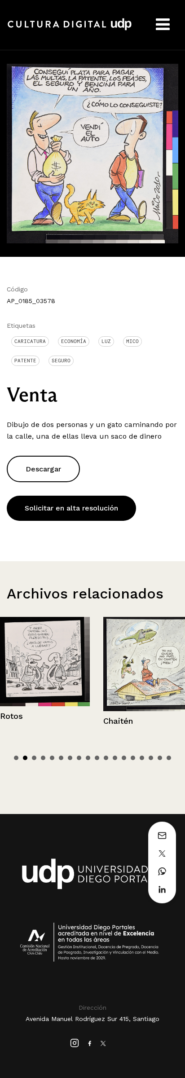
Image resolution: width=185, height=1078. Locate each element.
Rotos (11, 716)
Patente (25, 360)
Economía (73, 341)
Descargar (43, 469)
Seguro (61, 360)
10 (97, 758)
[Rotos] (45, 661)
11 (106, 758)
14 (133, 758)
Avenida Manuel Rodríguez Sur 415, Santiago (92, 1018)
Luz (106, 341)
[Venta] (92, 153)
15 (142, 758)
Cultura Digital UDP (69, 29)
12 (115, 758)
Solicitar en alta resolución (71, 508)
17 (160, 758)
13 (124, 758)
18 (169, 758)
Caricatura (30, 341)
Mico (132, 341)
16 (151, 758)
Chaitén (118, 721)
